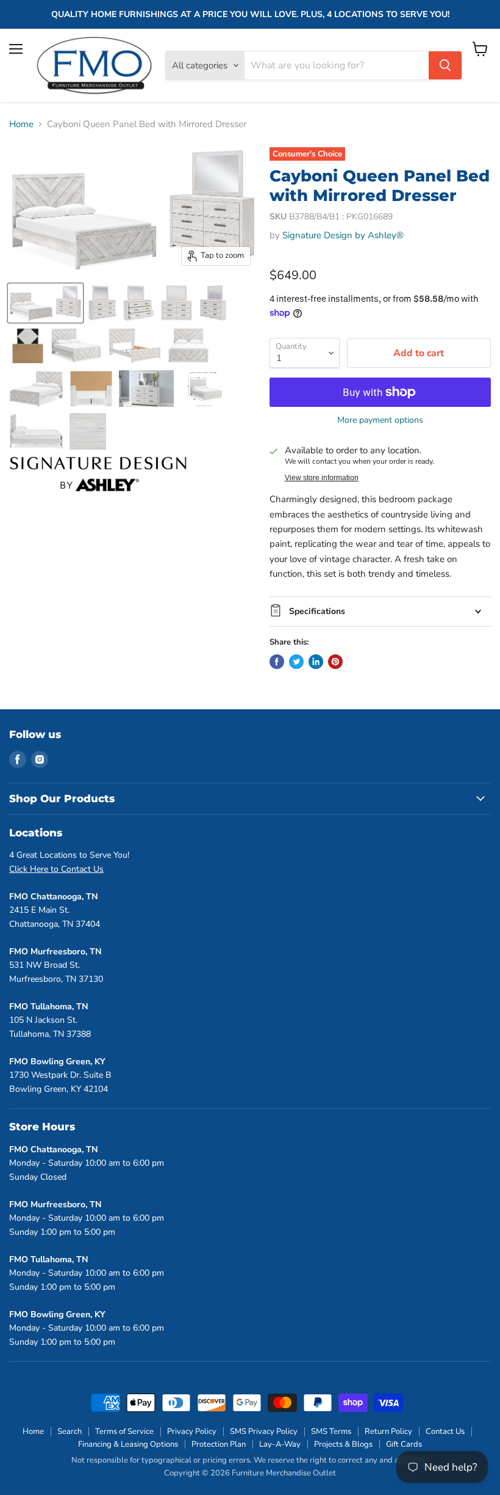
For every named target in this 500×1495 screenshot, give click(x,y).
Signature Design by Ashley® (343, 235)
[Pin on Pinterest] (335, 661)
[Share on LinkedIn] (316, 661)
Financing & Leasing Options (128, 1444)
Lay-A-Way (280, 1444)
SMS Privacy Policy (264, 1431)
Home (21, 124)
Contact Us (445, 1431)
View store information (322, 477)
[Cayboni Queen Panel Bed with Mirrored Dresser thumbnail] (45, 303)
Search (69, 1431)
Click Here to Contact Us (56, 869)
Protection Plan (218, 1444)
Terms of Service (124, 1431)
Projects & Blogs (343, 1444)
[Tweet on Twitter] (296, 661)
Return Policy (388, 1431)
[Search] (445, 65)
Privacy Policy (191, 1431)
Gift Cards (404, 1444)
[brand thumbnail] (98, 474)
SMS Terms (331, 1431)
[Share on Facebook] (277, 661)
